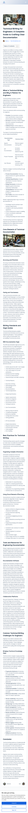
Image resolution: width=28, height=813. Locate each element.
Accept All (14, 803)
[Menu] (25, 2)
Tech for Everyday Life (15, 41)
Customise (14, 806)
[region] (14, 802)
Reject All (14, 810)
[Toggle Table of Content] (16, 46)
